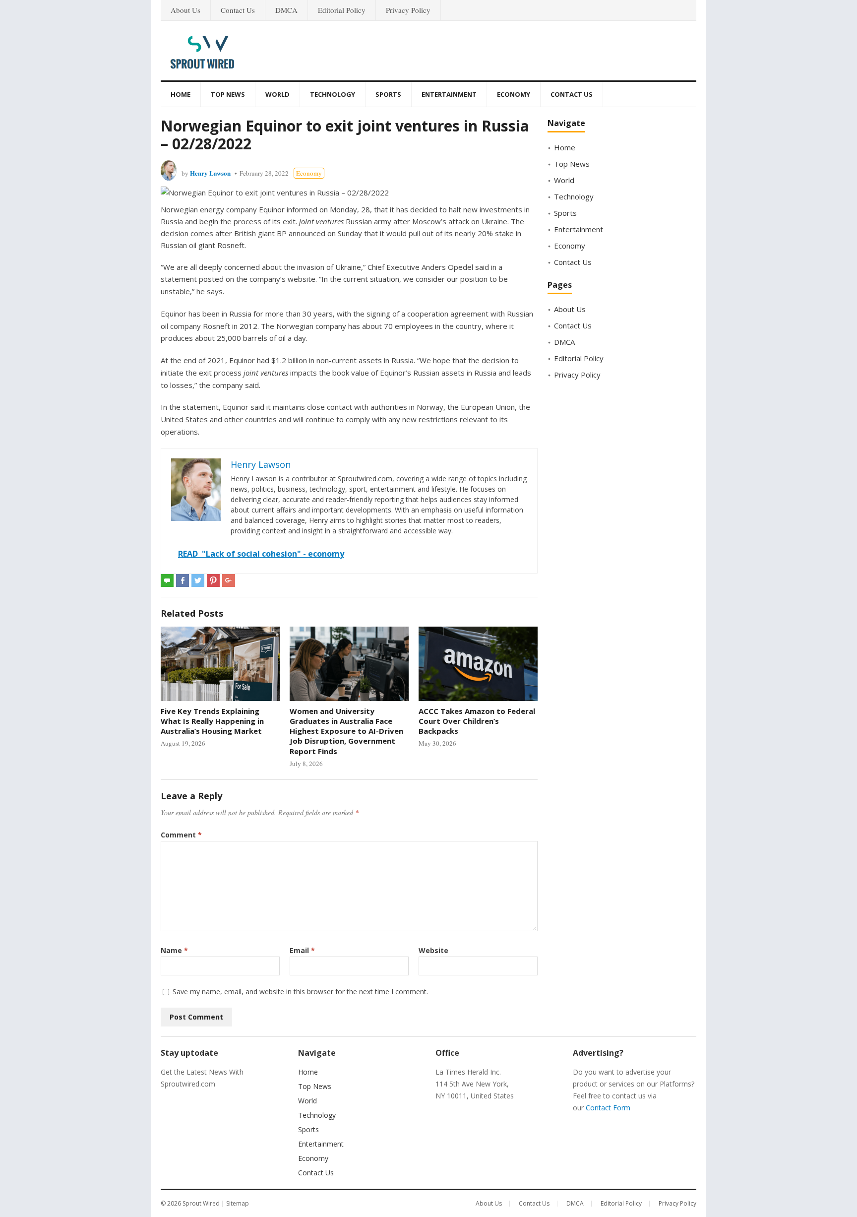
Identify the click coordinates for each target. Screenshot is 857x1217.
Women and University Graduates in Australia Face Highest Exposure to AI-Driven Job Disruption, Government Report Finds (346, 731)
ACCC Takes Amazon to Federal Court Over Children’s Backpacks (477, 721)
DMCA (286, 10)
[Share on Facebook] (182, 580)
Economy (513, 94)
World (277, 94)
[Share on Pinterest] (213, 580)
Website (433, 950)
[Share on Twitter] (197, 580)
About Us (185, 10)
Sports (388, 94)
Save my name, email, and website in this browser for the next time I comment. (300, 991)
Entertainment (449, 94)
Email (302, 950)
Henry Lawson (210, 173)
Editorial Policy (342, 10)
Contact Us (238, 10)
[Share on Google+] (228, 580)
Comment (181, 834)
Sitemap (237, 1203)
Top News (228, 94)
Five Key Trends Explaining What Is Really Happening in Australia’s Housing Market (212, 721)
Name (174, 950)
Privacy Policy (408, 10)
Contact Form (608, 1107)
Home (180, 94)
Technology (332, 94)
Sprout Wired (201, 1203)
